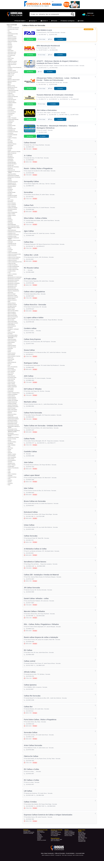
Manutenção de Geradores (13, 280)
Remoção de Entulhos (12, 420)
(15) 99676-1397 (30, 430)
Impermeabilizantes (12, 230)
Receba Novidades (70, 853)
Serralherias (10, 443)
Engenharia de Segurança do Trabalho (14, 172)
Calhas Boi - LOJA (31, 255)
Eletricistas (10, 154)
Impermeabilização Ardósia (13, 226)
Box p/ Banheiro (11, 88)
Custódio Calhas (30, 451)
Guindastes (10, 219)
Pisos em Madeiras (12, 369)
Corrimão (10, 136)
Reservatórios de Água (12, 421)
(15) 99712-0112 (43, 67)
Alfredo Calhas (30, 672)
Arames (9, 56)
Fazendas (39, 837)
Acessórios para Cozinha (13, 29)
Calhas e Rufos (11, 95)
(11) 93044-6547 (75, 99)
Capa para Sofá (11, 101)
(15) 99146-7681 (30, 819)
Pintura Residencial (12, 362)
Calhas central (29, 661)
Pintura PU (10, 360)
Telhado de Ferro (11, 463)
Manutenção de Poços (12, 281)
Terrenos (39, 839)
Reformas (10, 412)
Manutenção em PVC (12, 286)
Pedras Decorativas (12, 339)
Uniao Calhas (29, 525)
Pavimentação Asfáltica (13, 335)
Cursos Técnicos (54, 833)
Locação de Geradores (12, 267)
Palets (9, 330)
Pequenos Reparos (12, 345)
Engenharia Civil (11, 169)
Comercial (39, 835)
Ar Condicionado (11, 55)
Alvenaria (10, 44)
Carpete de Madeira (12, 102)
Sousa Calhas (29, 350)
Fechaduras (10, 189)
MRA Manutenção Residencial (48, 46)
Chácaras (39, 834)
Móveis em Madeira (12, 313)
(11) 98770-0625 (74, 114)
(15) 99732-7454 (30, 466)
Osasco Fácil (81, 839)
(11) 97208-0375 (53, 99)
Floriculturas (10, 201)
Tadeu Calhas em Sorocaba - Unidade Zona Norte (43, 426)
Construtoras (10, 133)
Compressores (11, 121)
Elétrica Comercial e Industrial (14, 151)
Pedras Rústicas (11, 342)
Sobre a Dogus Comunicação (47, 853)
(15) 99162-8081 (53, 67)
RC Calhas (28, 650)
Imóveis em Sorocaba (28, 833)
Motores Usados (11, 309)
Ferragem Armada (11, 192)
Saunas (9, 440)
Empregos (33, 20)
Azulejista (10, 76)
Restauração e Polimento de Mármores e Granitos (14, 431)
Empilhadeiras (11, 157)
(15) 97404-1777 (30, 443)
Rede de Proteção (11, 408)
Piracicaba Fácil (81, 840)
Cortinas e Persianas (12, 137)
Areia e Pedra (11, 58)
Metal (9, 301)
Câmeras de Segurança (13, 96)
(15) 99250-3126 (30, 723)
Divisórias (10, 147)
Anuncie (55, 20)
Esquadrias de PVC (12, 183)
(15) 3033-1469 (29, 795)
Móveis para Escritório (12, 315)
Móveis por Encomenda (13, 316)
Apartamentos (40, 831)
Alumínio (10, 43)
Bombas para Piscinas (12, 87)
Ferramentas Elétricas (12, 197)
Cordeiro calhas (30, 328)
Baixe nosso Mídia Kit (69, 833)
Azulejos (9, 78)
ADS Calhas (28, 376)
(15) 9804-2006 (40, 795)
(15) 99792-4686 (30, 283)
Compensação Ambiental (13, 119)
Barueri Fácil (81, 832)
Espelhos (10, 180)
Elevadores (10, 156)
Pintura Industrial (11, 354)
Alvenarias (10, 46)
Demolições (10, 142)
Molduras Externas (12, 303)
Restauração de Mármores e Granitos (14, 427)
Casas (38, 833)
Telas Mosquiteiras (12, 460)
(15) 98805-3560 (30, 380)
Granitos (9, 218)
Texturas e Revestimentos (13, 467)
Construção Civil (11, 130)
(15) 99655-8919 (30, 492)
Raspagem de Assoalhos (13, 406)
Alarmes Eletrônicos (12, 40)
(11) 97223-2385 (40, 516)
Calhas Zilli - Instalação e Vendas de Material (41, 575)
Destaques (25, 829)
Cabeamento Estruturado (13, 90)
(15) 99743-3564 (30, 749)
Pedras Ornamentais (12, 340)
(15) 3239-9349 (29, 222)
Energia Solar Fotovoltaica (13, 166)
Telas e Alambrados (12, 457)
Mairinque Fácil (81, 836)
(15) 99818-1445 (30, 566)
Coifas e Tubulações (12, 117)
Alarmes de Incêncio (12, 36)
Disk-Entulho (10, 145)
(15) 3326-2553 (42, 34)
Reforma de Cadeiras (12, 411)
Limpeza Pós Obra (12, 263)
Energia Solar (11, 165)
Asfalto (9, 66)
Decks (9, 139)
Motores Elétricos (11, 307)
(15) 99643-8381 (54, 50)
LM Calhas (28, 791)
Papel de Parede (11, 332)
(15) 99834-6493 (30, 417)
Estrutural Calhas (31, 512)
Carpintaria (10, 104)
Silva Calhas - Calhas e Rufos (35, 218)
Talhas (9, 451)
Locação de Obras (12, 271)
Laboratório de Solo (12, 243)
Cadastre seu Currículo (56, 832)
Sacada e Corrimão (12, 438)
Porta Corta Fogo (11, 379)
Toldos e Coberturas (12, 474)
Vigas (9, 484)
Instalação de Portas (12, 236)
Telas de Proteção (11, 455)
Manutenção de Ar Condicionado (15, 277)
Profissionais (10, 391)
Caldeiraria (10, 93)
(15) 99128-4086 (30, 172)
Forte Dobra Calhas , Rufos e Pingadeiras (40, 719)
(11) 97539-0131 (64, 99)
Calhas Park (28, 205)
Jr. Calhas (28, 155)
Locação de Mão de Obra (13, 269)
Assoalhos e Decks (12, 70)
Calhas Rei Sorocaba (32, 696)
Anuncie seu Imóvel (41, 840)
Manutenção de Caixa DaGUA (14, 278)
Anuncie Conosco (68, 831)
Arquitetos (10, 59)
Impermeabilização (12, 224)
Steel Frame (10, 448)
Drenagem (10, 148)
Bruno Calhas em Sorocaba (35, 501)
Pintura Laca (10, 357)
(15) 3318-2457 (29, 246)
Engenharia (10, 168)
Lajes (9, 246)
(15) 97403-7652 (30, 760)
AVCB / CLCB (11, 75)
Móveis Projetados (12, 318)
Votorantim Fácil (81, 841)
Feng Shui (10, 190)
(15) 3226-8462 (29, 806)
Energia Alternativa (12, 162)
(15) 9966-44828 (30, 272)
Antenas (9, 49)
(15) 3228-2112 (29, 711)
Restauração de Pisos (12, 429)
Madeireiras (10, 275)
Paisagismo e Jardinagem (13, 329)
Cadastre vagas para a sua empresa (56, 840)
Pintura (9, 351)
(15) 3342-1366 (29, 516)
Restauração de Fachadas (13, 424)
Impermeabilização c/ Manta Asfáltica (14, 228)
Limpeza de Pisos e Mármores (14, 257)
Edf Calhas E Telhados (32, 389)
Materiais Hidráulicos (12, 300)
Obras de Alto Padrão (12, 321)
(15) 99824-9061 (30, 406)
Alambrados (10, 35)
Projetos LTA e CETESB (13, 400)
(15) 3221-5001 (42, 84)
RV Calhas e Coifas (31, 769)
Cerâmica (10, 107)
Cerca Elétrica (11, 110)
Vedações (10, 480)
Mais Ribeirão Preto (82, 837)
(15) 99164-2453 (30, 235)
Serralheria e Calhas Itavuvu (35, 562)
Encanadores (10, 160)
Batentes (10, 82)
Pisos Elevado (11, 368)
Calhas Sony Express (32, 339)
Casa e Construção (12, 24)
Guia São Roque (81, 833)
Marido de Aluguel (11, 293)
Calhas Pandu (29, 439)
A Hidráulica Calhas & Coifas (35, 549)
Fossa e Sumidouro (12, 204)
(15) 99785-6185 (30, 321)
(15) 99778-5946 (53, 84)
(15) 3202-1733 (29, 540)
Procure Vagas (54, 831)
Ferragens (10, 193)
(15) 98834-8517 (30, 393)
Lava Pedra (10, 249)
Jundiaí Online (81, 835)
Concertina (10, 122)
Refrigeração (10, 415)
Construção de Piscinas (13, 131)
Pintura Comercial (11, 353)
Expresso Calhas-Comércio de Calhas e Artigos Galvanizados (48, 815)
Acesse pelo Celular (80, 853)
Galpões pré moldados (12, 207)
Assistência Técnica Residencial (14, 67)
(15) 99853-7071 (30, 185)
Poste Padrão (11, 388)
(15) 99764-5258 (40, 615)
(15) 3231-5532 (29, 259)
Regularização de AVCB (13, 417)
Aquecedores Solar (12, 53)
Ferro (9, 198)
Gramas (9, 216)
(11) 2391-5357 (52, 114)
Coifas (9, 116)
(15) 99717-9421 (30, 343)
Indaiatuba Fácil (81, 834)
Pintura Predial (11, 359)
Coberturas (10, 114)
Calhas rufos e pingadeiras (34, 292)
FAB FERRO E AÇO (44, 30)
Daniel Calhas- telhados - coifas (36, 598)
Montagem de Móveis (12, 304)
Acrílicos (9, 32)
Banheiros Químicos (12, 81)
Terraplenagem (11, 466)
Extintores (10, 187)
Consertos (10, 127)
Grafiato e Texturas (12, 215)
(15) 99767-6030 (30, 529)
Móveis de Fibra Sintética (13, 310)
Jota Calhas (28, 462)
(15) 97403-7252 (30, 332)
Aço (9, 30)
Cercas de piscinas (12, 111)
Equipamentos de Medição (13, 175)
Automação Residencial (13, 72)
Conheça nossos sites (69, 834)
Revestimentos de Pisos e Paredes (13, 435)
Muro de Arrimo (11, 319)
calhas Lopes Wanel (32, 475)
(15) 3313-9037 (29, 689)
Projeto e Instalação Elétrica (13, 392)
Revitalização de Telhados (13, 437)
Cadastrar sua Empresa (68, 20)
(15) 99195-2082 (30, 209)
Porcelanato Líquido (12, 377)
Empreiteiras (10, 159)
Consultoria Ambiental (12, 134)
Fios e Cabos (10, 200)
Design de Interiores (12, 143)
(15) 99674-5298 (30, 700)
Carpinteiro (10, 105)
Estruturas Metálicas (12, 184)
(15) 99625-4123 (30, 628)
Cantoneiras (10, 98)
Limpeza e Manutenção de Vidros (15, 261)
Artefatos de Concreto (12, 61)
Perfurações (10, 348)
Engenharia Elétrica (12, 174)
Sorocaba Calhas (30, 732)
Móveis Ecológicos (12, 312)
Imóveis (44, 20)
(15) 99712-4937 (30, 579)
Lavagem (10, 251)
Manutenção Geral (12, 287)
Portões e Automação (12, 386)
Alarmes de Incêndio (12, 38)
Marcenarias (10, 292)
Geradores (10, 210)
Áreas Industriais (41, 832)
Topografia (10, 475)
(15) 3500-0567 (42, 114)
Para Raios (10, 333)
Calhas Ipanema (30, 685)
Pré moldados (11, 389)
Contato (81, 20)
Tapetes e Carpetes (12, 454)
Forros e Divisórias (12, 203)
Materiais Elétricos (12, 298)
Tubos (9, 478)
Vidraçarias (10, 483)
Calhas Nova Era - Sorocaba (35, 305)
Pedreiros (10, 343)
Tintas (9, 471)
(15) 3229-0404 (29, 553)
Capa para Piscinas (12, 99)
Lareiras (9, 248)
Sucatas (9, 449)
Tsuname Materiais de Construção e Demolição (55, 95)
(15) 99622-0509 (41, 566)
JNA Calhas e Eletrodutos (47, 110)
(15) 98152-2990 (30, 479)
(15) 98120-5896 (30, 592)
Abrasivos (10, 26)
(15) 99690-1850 (30, 147)
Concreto (10, 124)
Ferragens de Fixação (12, 195)
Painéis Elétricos (11, 324)
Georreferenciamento (12, 209)
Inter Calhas (28, 488)
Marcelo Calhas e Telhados (34, 611)
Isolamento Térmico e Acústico (14, 240)
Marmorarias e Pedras (12, 295)
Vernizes (9, 481)
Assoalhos (10, 69)
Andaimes (10, 47)
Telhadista (10, 461)
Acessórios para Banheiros (13, 27)
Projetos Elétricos (11, 395)
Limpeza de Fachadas (12, 252)
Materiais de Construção (13, 297)
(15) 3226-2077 (29, 354)
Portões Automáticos (12, 385)
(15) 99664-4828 (30, 654)
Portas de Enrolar (11, 382)
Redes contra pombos (12, 409)
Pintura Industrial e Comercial (14, 356)
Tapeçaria (10, 452)
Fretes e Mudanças (12, 206)
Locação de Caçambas (13, 264)
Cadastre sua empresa (70, 832)
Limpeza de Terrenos (12, 260)
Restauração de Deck (12, 423)
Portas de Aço (11, 380)
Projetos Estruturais (12, 397)
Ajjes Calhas (29, 231)
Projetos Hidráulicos (12, 399)
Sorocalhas (28, 192)
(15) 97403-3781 (30, 676)
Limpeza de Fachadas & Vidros (14, 254)
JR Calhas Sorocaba (32, 588)
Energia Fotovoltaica (12, 163)
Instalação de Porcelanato (13, 234)
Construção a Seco (12, 128)
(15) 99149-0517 (30, 505)
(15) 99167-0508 (43, 132)
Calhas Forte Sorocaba (33, 413)
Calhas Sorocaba (30, 536)
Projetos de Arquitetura (12, 394)
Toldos (9, 472)
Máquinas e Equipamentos (13, 290)
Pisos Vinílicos (11, 373)
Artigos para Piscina (12, 64)
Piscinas (9, 363)
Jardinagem (10, 241)
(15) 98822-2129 (40, 665)
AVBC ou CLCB (11, 73)
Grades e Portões (11, 213)
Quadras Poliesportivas (13, 405)
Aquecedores (10, 50)
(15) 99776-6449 (43, 50)
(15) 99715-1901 (53, 34)
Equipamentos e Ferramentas (14, 177)
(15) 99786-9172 (40, 246)
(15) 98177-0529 (63, 114)
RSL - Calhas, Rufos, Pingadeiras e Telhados (41, 624)
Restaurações (11, 433)
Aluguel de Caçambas (12, 41)
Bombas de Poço (11, 85)
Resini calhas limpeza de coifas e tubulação (41, 637)
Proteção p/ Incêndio (12, 403)
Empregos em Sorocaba (28, 832)
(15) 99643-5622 (51, 806)
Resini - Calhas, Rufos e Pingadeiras (38, 168)
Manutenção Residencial (13, 289)
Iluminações (10, 223)
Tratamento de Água (12, 477)
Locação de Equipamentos (13, 266)
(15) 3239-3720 (40, 443)
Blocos (9, 84)
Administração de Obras (13, 33)
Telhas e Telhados (11, 464)
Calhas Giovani (30, 143)
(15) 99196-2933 (30, 641)
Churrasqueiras (11, 113)
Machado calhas (30, 402)
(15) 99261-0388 (30, 455)
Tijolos (9, 469)
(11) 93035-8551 (30, 159)
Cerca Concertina (11, 108)
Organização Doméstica (13, 323)
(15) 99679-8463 (30, 296)
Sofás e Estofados (11, 445)
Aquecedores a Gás (12, 52)
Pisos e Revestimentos (12, 366)
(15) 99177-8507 (30, 602)
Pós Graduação (54, 835)
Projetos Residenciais (12, 402)
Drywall (9, 150)
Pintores (9, 350)
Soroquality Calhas (31, 181)
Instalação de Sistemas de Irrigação (13, 238)
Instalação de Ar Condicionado (14, 231)
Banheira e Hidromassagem (14, 79)
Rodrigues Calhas (31, 363)
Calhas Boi (28, 707)
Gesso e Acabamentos (12, 212)
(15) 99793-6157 (30, 309)
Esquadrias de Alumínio (13, 181)
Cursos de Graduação (55, 834)
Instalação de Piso (12, 233)
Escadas (9, 178)
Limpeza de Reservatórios (13, 258)
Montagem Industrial (12, 306)
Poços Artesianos (11, 376)
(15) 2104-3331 (29, 196)
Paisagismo (10, 327)
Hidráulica (10, 221)
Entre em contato (68, 835)
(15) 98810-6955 (30, 367)
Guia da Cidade (20, 20)
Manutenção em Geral (12, 284)
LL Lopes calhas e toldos (33, 317)
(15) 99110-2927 (30, 773)
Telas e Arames (11, 458)
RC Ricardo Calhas (31, 268)
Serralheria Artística (12, 441)
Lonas (9, 272)
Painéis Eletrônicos (12, 326)
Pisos (9, 365)
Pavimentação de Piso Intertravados (12, 337)
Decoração (10, 140)
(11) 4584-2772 (42, 99)
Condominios (40, 836)
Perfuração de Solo (12, 347)
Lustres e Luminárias (12, 274)
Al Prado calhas (30, 279)
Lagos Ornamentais (12, 245)
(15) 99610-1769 (30, 736)
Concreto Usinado (11, 125)
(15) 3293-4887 (29, 615)
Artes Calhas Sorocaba (33, 745)
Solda (9, 446)
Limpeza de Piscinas (12, 255)
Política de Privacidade (60, 853)
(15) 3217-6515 (29, 665)
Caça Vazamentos (11, 91)
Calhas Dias (28, 242)
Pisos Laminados (11, 371)
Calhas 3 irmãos (30, 802)
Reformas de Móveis (12, 414)
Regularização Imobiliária (13, 418)
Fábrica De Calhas (31, 756)
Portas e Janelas (11, 383)
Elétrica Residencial (12, 153)
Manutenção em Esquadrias (14, 283)
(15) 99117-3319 (40, 806)
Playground (10, 374)
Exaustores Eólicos (12, 186)
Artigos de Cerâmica (12, 62)
